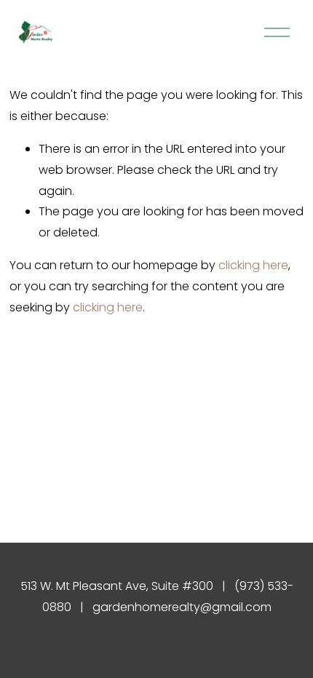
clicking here (253, 265)
